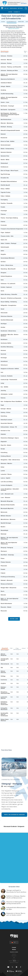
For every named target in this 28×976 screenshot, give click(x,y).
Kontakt (14, 947)
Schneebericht (11, 21)
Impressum (14, 954)
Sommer (16, 12)
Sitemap (13, 959)
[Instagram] (16, 967)
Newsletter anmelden (14, 952)
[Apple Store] (18, 971)
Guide (3, 21)
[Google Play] (11, 971)
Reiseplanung (13, 8)
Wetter (6, 8)
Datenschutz (14, 955)
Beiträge (20, 8)
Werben (14, 949)
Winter (10, 12)
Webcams (21, 21)
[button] (26, 8)
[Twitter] (12, 967)
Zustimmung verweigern (14, 962)
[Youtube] (8, 967)
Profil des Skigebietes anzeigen (14, 814)
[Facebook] (20, 967)
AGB (14, 957)
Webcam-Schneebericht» (13, 28)
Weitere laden (14, 619)
